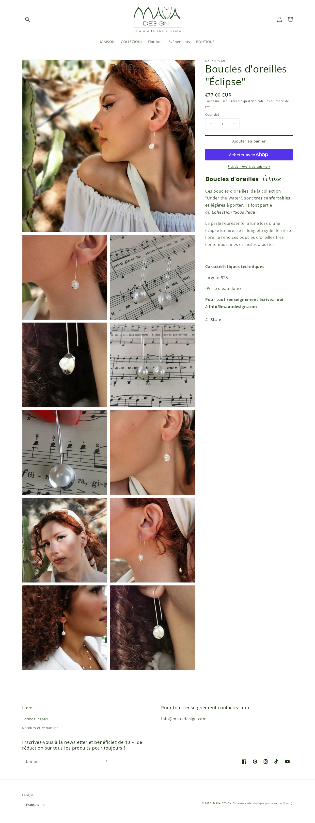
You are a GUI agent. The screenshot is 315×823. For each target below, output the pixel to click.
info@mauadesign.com (233, 306)
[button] (27, 19)
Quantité (212, 114)
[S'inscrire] (105, 761)
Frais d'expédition (243, 101)
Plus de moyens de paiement (249, 166)
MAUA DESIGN (222, 803)
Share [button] (216, 319)
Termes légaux (35, 719)
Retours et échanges (40, 727)
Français (32, 804)
